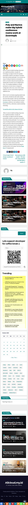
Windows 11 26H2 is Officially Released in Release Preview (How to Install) (14, 189)
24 (7, 351)
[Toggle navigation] (26, 15)
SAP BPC (13, 384)
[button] (20, 14)
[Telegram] (19, 66)
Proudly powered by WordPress (9, 491)
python (4, 384)
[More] (7, 68)
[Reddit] (9, 66)
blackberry (5, 370)
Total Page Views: (6, 401)
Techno (7, 22)
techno (8, 387)
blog (10, 370)
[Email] (4, 68)
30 (4, 354)
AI (17, 364)
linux (22, 378)
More (2, 499)
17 (7, 348)
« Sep (12, 357)
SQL (4, 387)
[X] (7, 66)
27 (17, 351)
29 (24, 351)
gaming (4, 378)
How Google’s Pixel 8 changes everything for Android (8, 157)
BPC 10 (19, 370)
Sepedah (19, 384)
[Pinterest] (14, 66)
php (13, 381)
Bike (21, 367)
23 (4, 351)
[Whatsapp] (17, 66)
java (18, 378)
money (4, 381)
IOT (14, 378)
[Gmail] (22, 66)
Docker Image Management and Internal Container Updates (13, 468)
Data (21, 373)
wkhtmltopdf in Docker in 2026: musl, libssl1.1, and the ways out (13, 424)
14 (20, 345)
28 (20, 351)
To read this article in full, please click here (12, 109)
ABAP (13, 364)
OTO (13, 496)
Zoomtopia (5, 102)
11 (10, 345)
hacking (9, 378)
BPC (14, 370)
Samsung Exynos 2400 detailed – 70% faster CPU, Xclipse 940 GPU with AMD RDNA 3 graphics (20, 159)
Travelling (14, 387)
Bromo (11, 373)
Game (20, 496)
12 (14, 345)
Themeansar (14, 493)
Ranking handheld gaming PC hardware (13, 203)
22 (24, 348)
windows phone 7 (12, 392)
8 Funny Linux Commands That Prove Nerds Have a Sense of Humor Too (13, 453)
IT (4, 496)
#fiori (9, 364)
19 (14, 348)
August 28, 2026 (8, 426)
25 (10, 351)
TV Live (23, 496)
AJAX (21, 364)
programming (19, 381)
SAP (9, 384)
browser (16, 373)
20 (17, 348)
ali (12, 192)
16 (4, 348)
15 (24, 345)
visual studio (20, 387)
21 (20, 348)
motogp (9, 381)
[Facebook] (4, 66)
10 (7, 345)
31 (7, 354)
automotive (15, 367)
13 (17, 345)
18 (10, 348)
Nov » (15, 357)
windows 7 (5, 392)
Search (4, 229)
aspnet (9, 367)
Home (2, 496)
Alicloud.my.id (7, 6)
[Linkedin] (12, 66)
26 (14, 351)
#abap (4, 364)
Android (4, 367)
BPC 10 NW (5, 373)
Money (16, 496)
